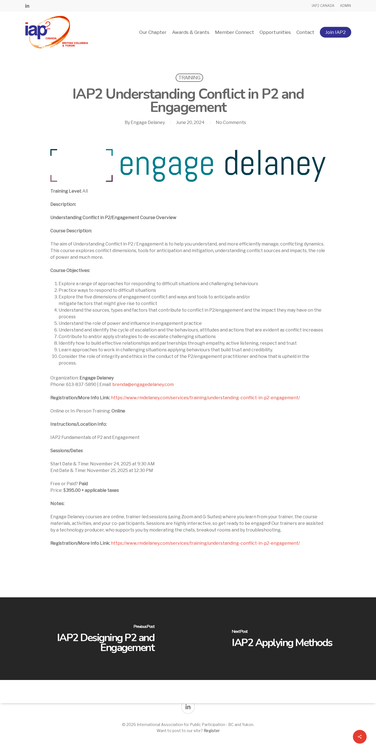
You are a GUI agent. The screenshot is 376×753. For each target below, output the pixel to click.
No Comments (231, 122)
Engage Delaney (148, 122)
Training (189, 77)
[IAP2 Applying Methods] (282, 638)
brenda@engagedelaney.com (143, 384)
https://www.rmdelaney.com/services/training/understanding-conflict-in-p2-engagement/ (205, 397)
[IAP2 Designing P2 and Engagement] (94, 638)
